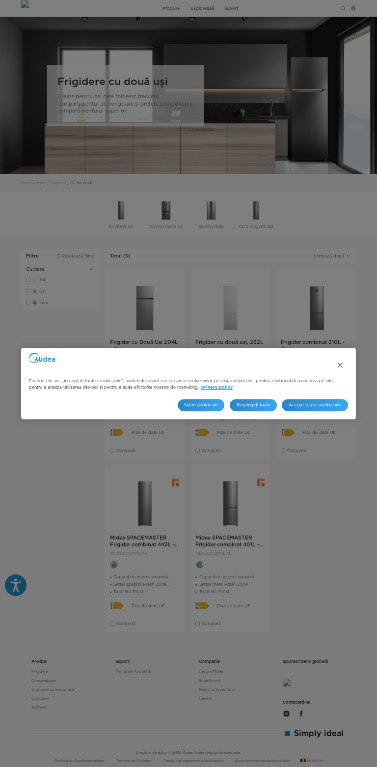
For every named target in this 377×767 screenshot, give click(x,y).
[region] (188, 384)
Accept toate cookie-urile (315, 404)
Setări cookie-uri (200, 404)
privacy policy (217, 387)
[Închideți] (340, 365)
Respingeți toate (253, 404)
